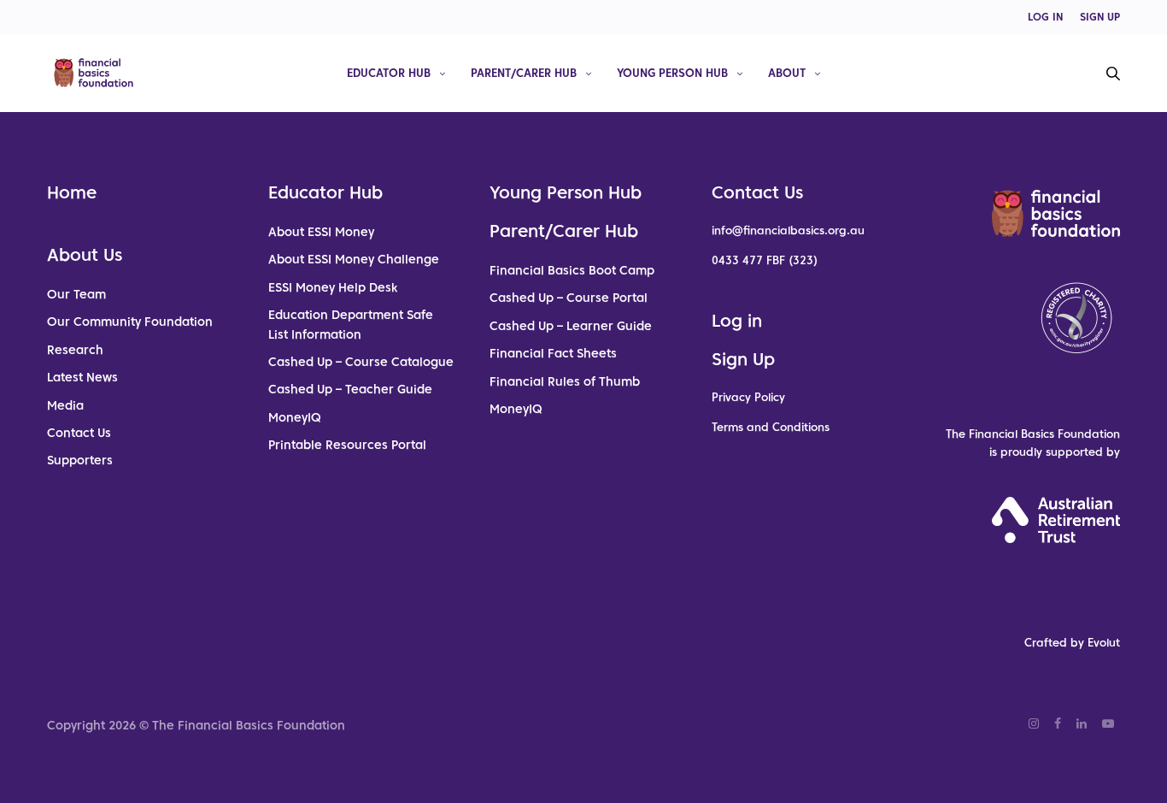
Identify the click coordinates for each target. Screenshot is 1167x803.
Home (72, 192)
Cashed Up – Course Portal (569, 297)
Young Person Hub (672, 72)
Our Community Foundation (130, 321)
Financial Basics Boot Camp (572, 270)
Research (75, 350)
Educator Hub (389, 72)
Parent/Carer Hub (524, 72)
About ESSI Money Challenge (353, 259)
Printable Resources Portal (347, 445)
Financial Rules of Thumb (565, 381)
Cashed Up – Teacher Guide (350, 389)
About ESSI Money (321, 232)
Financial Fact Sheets (553, 353)
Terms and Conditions (771, 427)
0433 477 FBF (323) (765, 260)
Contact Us (79, 433)
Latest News (82, 377)
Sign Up (743, 359)
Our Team (76, 294)
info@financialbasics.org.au (788, 230)
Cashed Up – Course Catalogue (361, 362)
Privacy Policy (748, 397)
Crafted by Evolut (1072, 642)
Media (65, 405)
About (787, 72)
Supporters (80, 460)
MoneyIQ (294, 417)
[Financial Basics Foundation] (93, 72)
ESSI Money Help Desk (332, 287)
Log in (737, 320)
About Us (84, 255)
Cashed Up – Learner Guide (571, 326)
